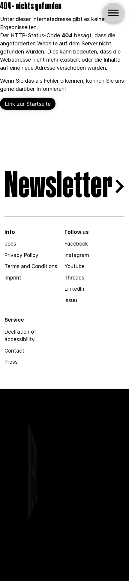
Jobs (10, 244)
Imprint (12, 278)
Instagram (76, 255)
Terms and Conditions (30, 266)
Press (11, 362)
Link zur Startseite (28, 104)
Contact (14, 351)
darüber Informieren (40, 89)
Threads (74, 278)
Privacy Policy (21, 255)
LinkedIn (74, 289)
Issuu (70, 300)
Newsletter (58, 186)
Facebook (76, 244)
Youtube (74, 266)
